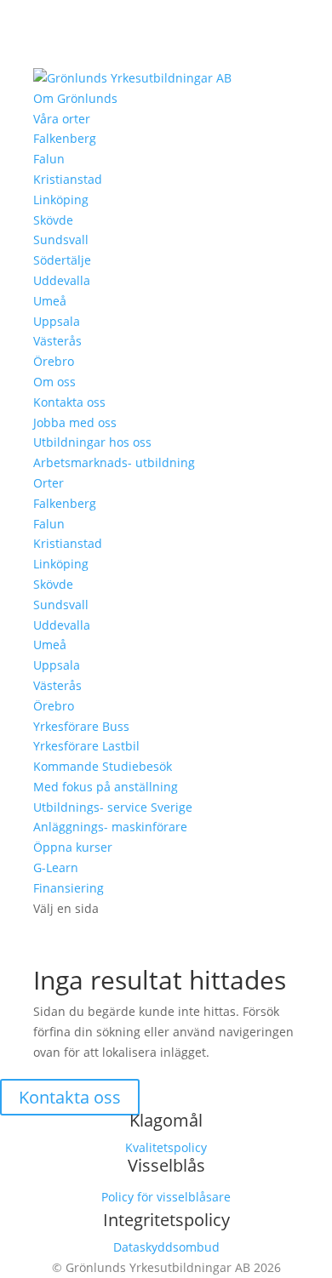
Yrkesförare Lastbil (86, 746)
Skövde (53, 220)
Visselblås (166, 1165)
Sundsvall (61, 239)
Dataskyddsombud (166, 1247)
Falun (49, 159)
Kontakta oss (69, 402)
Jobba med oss (75, 422)
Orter (48, 483)
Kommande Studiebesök (102, 766)
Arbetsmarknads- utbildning (114, 462)
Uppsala (56, 321)
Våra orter (61, 119)
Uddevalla (61, 280)
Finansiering (68, 888)
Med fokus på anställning (105, 787)
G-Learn (55, 867)
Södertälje (62, 260)
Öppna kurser (72, 847)
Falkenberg (64, 138)
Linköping (61, 199)
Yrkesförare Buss (81, 726)
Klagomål (166, 1120)
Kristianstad (67, 179)
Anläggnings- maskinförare (110, 827)
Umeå (49, 301)
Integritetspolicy (166, 1219)
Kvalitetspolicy (166, 1147)
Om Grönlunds (75, 98)
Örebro (53, 361)
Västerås (57, 341)
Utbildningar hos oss (92, 442)
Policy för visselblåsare (166, 1197)
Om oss (54, 382)
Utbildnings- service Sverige (112, 807)
